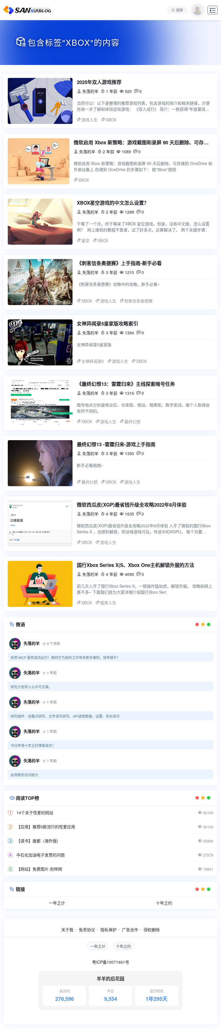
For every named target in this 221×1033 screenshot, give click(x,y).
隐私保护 (108, 929)
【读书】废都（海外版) (37, 841)
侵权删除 (152, 929)
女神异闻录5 (92, 361)
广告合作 (130, 929)
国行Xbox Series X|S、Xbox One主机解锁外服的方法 (135, 565)
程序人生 (108, 602)
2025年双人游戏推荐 (99, 82)
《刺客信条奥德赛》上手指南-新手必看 (119, 263)
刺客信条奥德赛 (138, 301)
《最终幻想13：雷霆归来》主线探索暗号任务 (126, 384)
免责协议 (87, 929)
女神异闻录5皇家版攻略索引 (107, 323)
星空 (85, 240)
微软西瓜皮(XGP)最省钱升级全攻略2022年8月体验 (131, 504)
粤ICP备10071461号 (110, 962)
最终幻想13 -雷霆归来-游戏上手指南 (116, 444)
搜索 (179, 9)
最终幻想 (132, 421)
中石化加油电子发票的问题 (40, 855)
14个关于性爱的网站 (34, 812)
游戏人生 (89, 119)
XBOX (111, 119)
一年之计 (57, 903)
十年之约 (164, 903)
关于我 (67, 929)
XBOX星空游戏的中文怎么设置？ (113, 203)
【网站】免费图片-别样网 (39, 869)
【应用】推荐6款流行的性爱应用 (45, 826)
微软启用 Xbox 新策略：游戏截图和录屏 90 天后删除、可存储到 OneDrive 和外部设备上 (143, 142)
